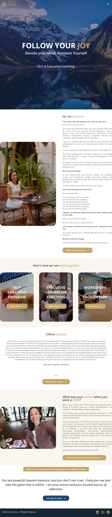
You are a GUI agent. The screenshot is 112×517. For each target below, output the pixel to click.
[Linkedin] (97, 512)
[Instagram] (102, 512)
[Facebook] (108, 512)
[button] (108, 4)
